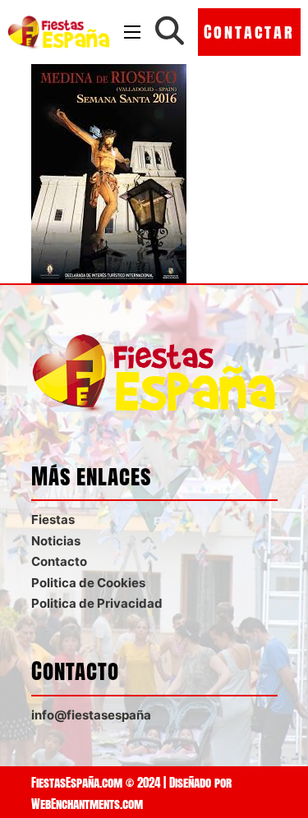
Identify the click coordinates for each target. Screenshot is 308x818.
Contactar (249, 31)
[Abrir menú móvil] (132, 32)
